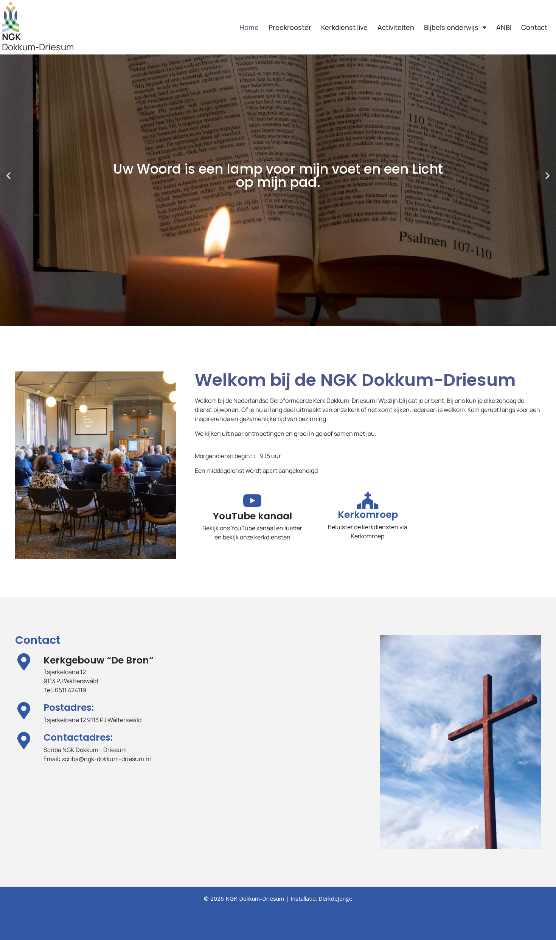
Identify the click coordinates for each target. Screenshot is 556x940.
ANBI (503, 27)
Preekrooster (290, 27)
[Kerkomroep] (367, 500)
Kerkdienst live (344, 27)
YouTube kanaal (252, 516)
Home (249, 27)
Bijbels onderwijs (451, 27)
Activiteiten (395, 27)
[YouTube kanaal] (252, 500)
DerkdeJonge (335, 898)
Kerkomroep (368, 514)
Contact (534, 27)
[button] (8, 175)
